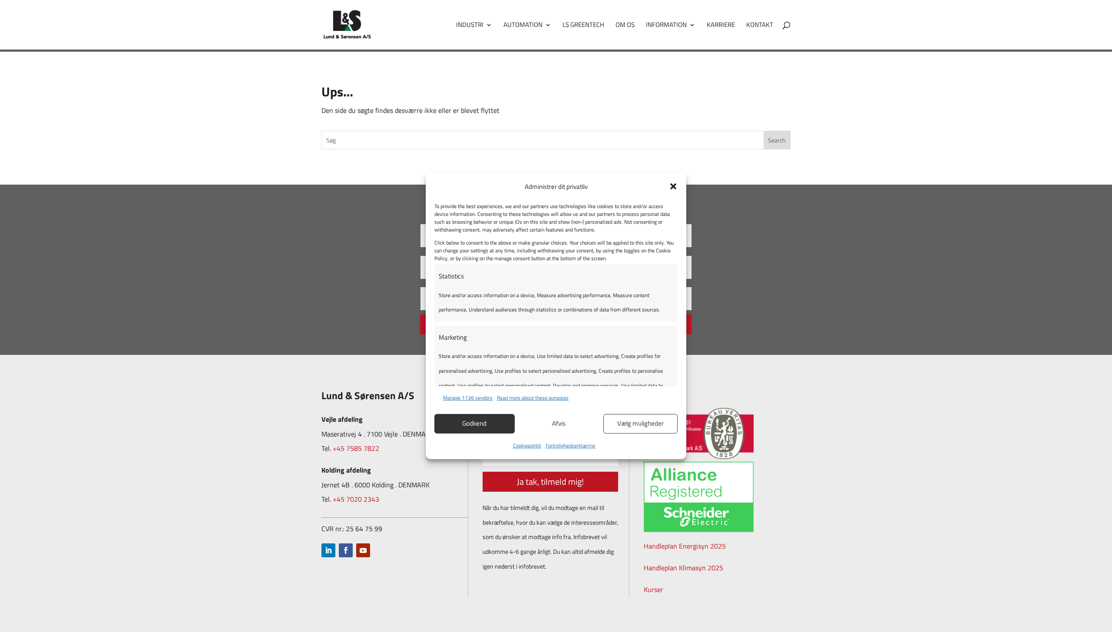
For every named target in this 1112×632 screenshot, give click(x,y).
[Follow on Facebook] (346, 550)
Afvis (559, 423)
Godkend (474, 423)
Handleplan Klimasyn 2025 (683, 568)
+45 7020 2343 (356, 499)
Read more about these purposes (533, 398)
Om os (625, 26)
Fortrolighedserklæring (570, 445)
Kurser (653, 589)
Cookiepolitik (527, 445)
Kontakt (759, 26)
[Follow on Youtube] (363, 550)
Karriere (721, 26)
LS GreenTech (583, 26)
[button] (673, 186)
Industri (469, 26)
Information (666, 26)
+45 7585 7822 (356, 448)
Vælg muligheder (640, 423)
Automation (523, 26)
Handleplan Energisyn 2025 (685, 546)
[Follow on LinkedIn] (328, 550)
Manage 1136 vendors (468, 398)
